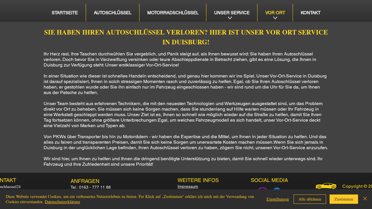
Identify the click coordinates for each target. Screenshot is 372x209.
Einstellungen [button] (278, 199)
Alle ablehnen (309, 199)
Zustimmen (344, 199)
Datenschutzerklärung (62, 201)
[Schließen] (365, 199)
